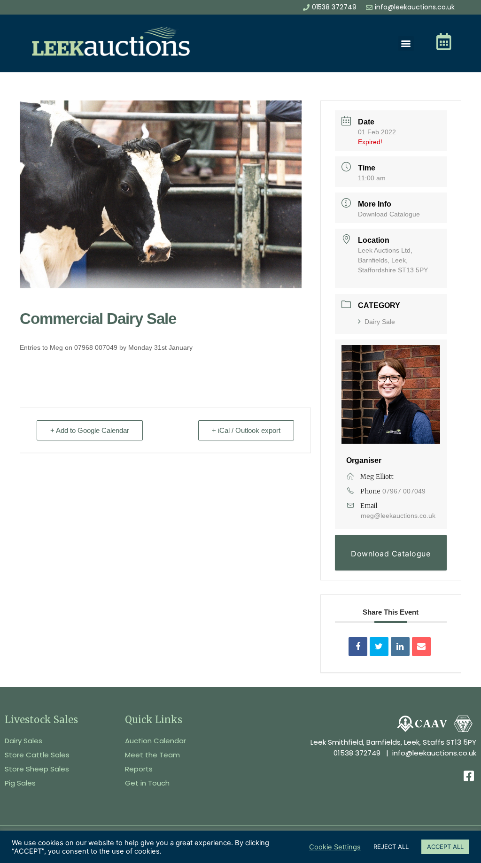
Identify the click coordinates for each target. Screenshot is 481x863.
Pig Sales (20, 783)
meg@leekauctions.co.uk (398, 515)
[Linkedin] (400, 646)
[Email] (421, 646)
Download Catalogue (389, 214)
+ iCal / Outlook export (246, 430)
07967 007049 (404, 491)
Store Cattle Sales (37, 755)
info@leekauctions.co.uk (434, 753)
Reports (139, 769)
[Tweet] (379, 646)
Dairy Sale (380, 321)
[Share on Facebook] (358, 646)
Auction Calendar (155, 741)
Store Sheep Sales (37, 769)
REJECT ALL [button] (391, 846)
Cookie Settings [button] (335, 847)
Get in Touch (147, 783)
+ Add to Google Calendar (89, 430)
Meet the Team (152, 755)
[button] (406, 43)
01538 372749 (357, 753)
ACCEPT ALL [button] (445, 846)
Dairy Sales (23, 741)
